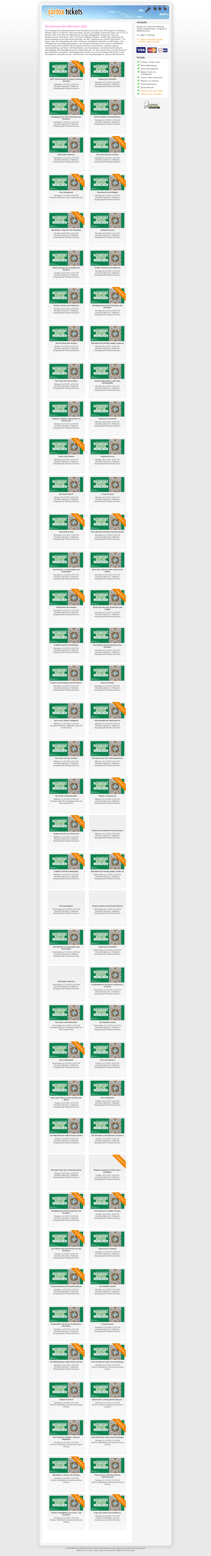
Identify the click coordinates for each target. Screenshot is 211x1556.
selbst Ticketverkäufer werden (104, 1548)
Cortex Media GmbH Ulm (83, 1548)
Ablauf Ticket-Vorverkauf (125, 1550)
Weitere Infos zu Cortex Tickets (88, 1550)
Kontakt (128, 1548)
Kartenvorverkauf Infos (108, 1550)
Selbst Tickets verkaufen (151, 94)
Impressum (120, 1548)
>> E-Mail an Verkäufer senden (149, 39)
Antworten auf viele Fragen (152, 91)
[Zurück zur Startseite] (105, 12)
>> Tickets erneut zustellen (148, 42)
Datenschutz (141, 1548)
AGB (133, 1548)
